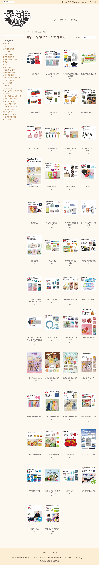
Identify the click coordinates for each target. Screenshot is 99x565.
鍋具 (4, 46)
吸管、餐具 (7, 51)
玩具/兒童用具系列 (9, 117)
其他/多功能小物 (8, 109)
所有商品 (63, 20)
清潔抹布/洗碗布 (8, 101)
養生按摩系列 (7, 93)
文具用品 (6, 85)
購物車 (94, 2)
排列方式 (79, 37)
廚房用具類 (7, 67)
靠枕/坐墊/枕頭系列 (9, 114)
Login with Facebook (80, 2)
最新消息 (74, 20)
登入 (63, 2)
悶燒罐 (5, 62)
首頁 (54, 20)
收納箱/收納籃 (8, 88)
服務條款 (43, 561)
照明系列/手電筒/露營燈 (11, 99)
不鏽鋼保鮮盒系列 (9, 72)
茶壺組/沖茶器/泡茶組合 (11, 59)
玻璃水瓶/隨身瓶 (8, 57)
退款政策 (56, 561)
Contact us (53, 552)
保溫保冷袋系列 (8, 75)
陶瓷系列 (6, 64)
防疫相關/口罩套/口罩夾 (11, 106)
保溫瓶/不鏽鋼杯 (8, 54)
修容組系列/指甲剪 (9, 104)
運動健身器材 (7, 112)
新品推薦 (6, 44)
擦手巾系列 (7, 119)
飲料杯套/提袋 (8, 83)
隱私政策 (49, 561)
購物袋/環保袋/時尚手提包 (12, 78)
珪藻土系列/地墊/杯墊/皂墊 (12, 96)
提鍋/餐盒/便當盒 (9, 49)
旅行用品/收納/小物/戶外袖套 (13, 91)
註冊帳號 (71, 2)
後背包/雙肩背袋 (8, 80)
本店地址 (45, 552)
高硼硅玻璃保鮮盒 (9, 70)
